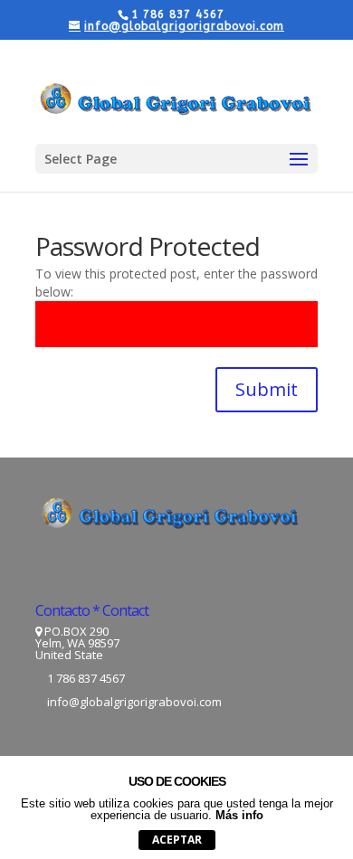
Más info (239, 815)
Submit (266, 389)
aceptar (177, 839)
